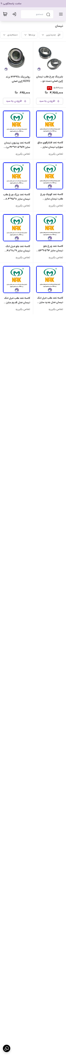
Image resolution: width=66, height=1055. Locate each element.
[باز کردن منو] (60, 14)
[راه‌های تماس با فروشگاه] (6, 1048)
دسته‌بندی (12, 34)
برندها (32, 34)
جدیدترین (51, 34)
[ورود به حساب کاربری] (15, 14)
